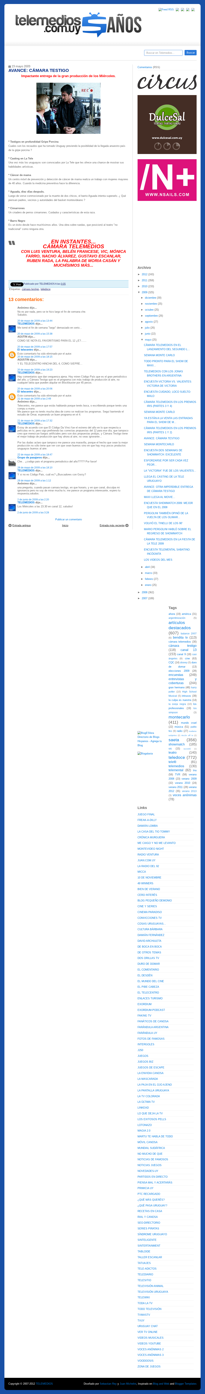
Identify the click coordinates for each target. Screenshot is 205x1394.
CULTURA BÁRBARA (150, 929)
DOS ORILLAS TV (148, 958)
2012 (145, 274)
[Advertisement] (168, 231)
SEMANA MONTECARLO (159, 444)
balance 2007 (189, 633)
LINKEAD (143, 1107)
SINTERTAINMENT (149, 1245)
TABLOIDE (144, 1251)
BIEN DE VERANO (149, 889)
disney (183, 662)
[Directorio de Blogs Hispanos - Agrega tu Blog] (152, 745)
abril (148, 566)
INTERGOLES (146, 1044)
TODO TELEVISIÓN (149, 1309)
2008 (145, 592)
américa (186, 613)
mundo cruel (189, 722)
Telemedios (129, 54)
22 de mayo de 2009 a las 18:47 (34, 454)
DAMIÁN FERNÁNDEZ (151, 935)
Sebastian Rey (108, 1383)
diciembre (151, 297)
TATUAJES (144, 1263)
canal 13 (189, 650)
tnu (195, 770)
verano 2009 (189, 778)
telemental (176, 770)
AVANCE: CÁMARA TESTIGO (161, 438)
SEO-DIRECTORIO (149, 1222)
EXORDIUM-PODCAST (151, 1009)
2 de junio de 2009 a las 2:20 (33, 499)
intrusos (186, 695)
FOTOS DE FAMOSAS (151, 1038)
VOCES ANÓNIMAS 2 (151, 1349)
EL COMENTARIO (148, 969)
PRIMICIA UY (146, 1188)
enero (148, 584)
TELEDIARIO (145, 1274)
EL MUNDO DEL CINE (151, 981)
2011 (145, 280)
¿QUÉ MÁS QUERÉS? (151, 1199)
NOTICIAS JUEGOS (150, 1165)
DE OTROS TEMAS (149, 952)
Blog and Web (161, 1383)
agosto (149, 321)
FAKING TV (144, 1015)
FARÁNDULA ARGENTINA (153, 1027)
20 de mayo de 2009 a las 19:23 (34, 369)
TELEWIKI (144, 1297)
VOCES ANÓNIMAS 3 (151, 1354)
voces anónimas (185, 795)
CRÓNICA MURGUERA (151, 837)
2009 (145, 292)
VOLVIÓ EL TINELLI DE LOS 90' (163, 523)
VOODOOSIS (146, 1360)
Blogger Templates (186, 1383)
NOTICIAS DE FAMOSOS (153, 1159)
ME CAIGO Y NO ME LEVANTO (157, 843)
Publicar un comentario (68, 519)
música (179, 726)
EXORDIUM (145, 1004)
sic (170, 748)
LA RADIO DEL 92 (148, 866)
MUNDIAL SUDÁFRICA (151, 1148)
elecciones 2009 (179, 670)
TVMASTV (144, 1314)
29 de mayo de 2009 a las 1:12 (34, 480)
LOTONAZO (145, 1125)
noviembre (151, 303)
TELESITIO (144, 1280)
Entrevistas (59, 54)
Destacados (24, 54)
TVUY (141, 1320)
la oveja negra (177, 704)
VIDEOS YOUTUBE (149, 1343)
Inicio (65, 525)
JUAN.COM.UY (147, 860)
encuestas (176, 675)
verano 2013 (189, 791)
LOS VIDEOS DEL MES (158, 559)
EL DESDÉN (145, 975)
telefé (172, 762)
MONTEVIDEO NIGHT (151, 848)
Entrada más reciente (112, 525)
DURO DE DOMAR (149, 963)
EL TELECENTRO (148, 992)
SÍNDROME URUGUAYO (152, 1234)
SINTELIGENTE (147, 1239)
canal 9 (181, 654)
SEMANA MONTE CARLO (159, 355)
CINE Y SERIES (147, 906)
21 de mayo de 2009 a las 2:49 (34, 398)
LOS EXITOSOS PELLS (152, 1119)
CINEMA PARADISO (150, 912)
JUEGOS (143, 1055)
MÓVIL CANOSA (148, 1142)
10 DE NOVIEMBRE (149, 877)
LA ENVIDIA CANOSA (151, 1073)
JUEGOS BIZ (145, 1061)
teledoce (45, 289)
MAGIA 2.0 (144, 1130)
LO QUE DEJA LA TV (150, 1113)
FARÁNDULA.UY (147, 1032)
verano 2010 (182, 782)
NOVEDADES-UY (148, 1170)
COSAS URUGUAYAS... (152, 923)
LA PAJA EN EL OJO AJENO (155, 1084)
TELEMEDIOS (26, 323)
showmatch (177, 744)
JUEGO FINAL (146, 814)
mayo (148, 339)
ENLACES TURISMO (150, 998)
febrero (149, 578)
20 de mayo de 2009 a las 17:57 (34, 346)
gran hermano (177, 687)
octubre (149, 309)
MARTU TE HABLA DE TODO (155, 1136)
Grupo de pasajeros (29, 457)
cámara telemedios (180, 641)
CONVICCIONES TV (150, 917)
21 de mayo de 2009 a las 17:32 (34, 420)
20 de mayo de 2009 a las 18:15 (34, 356)
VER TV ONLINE (148, 1331)
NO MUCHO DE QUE (150, 1153)
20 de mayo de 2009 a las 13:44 (34, 320)
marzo (149, 572)
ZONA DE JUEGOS (149, 1366)
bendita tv (180, 637)
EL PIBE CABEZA (148, 986)
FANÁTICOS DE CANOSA (153, 1021)
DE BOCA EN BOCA (150, 946)
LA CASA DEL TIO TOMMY (154, 831)
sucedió (187, 749)
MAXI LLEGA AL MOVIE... (159, 497)
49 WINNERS (145, 883)
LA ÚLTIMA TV (146, 1101)
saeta (174, 739)
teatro (173, 752)
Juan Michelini (128, 1383)
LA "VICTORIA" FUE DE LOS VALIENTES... (170, 470)
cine (187, 658)
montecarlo (179, 717)
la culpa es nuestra (180, 699)
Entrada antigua (21, 525)
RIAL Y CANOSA (148, 1216)
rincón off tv (187, 735)
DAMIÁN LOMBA (148, 825)
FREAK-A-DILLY (147, 820)
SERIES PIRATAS (148, 1228)
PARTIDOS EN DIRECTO (153, 1176)
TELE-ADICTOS (147, 1268)
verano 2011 (176, 787)
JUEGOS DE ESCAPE (151, 1067)
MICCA (142, 871)
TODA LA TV (145, 1303)
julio (147, 327)
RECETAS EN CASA (150, 1211)
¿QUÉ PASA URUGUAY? (152, 1205)
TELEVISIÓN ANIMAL (151, 1286)
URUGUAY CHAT (148, 1326)
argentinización (177, 618)
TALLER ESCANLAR (150, 1257)
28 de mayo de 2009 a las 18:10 (34, 467)
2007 (145, 598)
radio (179, 730)
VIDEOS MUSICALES (151, 1337)
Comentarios (145, 67)
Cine (87, 54)
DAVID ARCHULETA (149, 940)
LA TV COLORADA (149, 1096)
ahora (172, 613)
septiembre (152, 315)
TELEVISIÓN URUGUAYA (153, 1291)
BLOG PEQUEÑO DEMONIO (155, 900)
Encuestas (104, 54)
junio (148, 333)
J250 (140, 1050)
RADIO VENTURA (148, 854)
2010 (145, 286)
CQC (171, 662)
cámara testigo (30, 289)
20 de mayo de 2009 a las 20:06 (34, 388)
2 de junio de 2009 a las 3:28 (33, 512)
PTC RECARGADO (149, 1193)
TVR (177, 774)
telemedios (176, 766)
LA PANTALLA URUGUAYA (153, 1090)
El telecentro (25, 349)
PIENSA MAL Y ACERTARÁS (155, 1182)
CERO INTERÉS (147, 894)
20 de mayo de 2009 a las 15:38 (34, 333)
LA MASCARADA (148, 1078)
